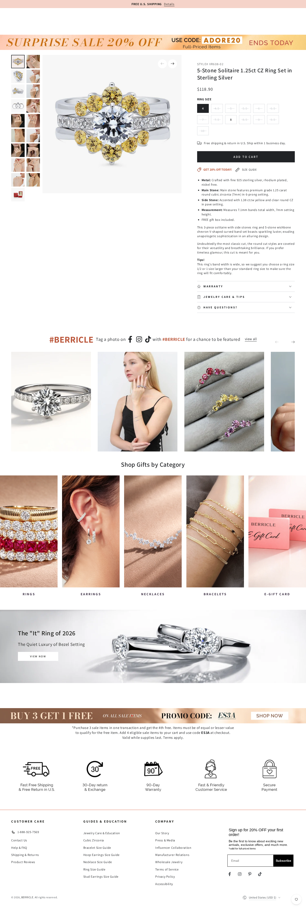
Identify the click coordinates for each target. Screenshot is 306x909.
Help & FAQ (19, 848)
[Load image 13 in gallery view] (18, 150)
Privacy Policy (165, 877)
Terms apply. (173, 737)
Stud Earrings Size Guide (101, 877)
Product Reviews (23, 862)
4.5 (219, 109)
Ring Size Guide (94, 869)
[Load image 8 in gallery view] (33, 106)
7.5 (219, 121)
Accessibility (164, 884)
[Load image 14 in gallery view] (33, 150)
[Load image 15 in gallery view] (18, 165)
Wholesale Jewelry (168, 862)
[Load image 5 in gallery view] (18, 91)
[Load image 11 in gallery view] (18, 135)
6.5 (275, 109)
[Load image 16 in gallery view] (33, 165)
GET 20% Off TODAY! (217, 170)
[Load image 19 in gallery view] (18, 194)
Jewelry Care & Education (101, 833)
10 (205, 132)
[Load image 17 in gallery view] (18, 180)
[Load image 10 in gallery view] (33, 120)
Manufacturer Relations (172, 855)
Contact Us (19, 840)
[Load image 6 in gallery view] (33, 91)
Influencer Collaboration (173, 848)
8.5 (247, 121)
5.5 (247, 109)
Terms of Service (167, 869)
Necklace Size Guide (97, 862)
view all (251, 339)
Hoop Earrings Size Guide (101, 855)
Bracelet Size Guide (97, 848)
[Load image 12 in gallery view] (33, 135)
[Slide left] (162, 63)
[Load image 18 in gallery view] (33, 180)
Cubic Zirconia (93, 840)
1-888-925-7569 (28, 832)
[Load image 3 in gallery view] (18, 76)
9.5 (275, 121)
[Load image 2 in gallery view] (33, 61)
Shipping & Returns (25, 855)
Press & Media (165, 840)
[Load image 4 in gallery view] (33, 76)
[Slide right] (172, 63)
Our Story (162, 833)
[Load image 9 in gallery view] (18, 120)
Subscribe (283, 860)
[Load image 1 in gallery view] (18, 61)
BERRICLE (27, 897)
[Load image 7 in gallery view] (18, 106)
